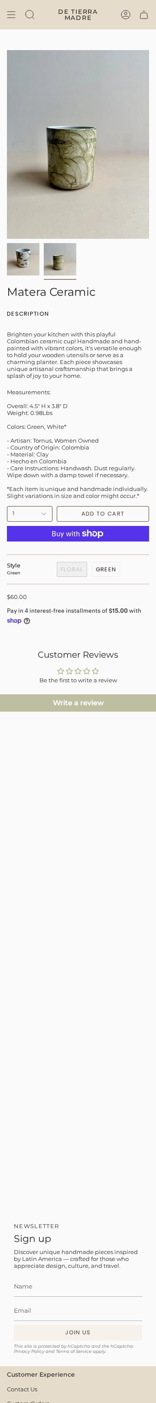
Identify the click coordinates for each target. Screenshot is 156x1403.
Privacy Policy (29, 1351)
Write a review (78, 703)
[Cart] (144, 14)
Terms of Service (73, 1351)
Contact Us (22, 1389)
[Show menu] (11, 14)
